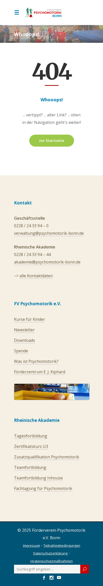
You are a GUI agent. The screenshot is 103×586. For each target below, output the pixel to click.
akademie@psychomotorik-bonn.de (47, 262)
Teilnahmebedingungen (62, 545)
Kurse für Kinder (29, 319)
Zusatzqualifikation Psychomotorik (46, 457)
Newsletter (24, 330)
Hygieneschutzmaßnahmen (51, 561)
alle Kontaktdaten (36, 275)
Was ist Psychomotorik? (36, 361)
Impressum (31, 545)
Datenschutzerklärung (50, 553)
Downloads (24, 340)
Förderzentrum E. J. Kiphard (39, 372)
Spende (21, 351)
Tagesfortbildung (30, 436)
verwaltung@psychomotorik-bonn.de (49, 233)
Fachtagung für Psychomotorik (43, 488)
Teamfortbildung (30, 467)
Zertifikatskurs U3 (31, 446)
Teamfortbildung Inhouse (38, 478)
